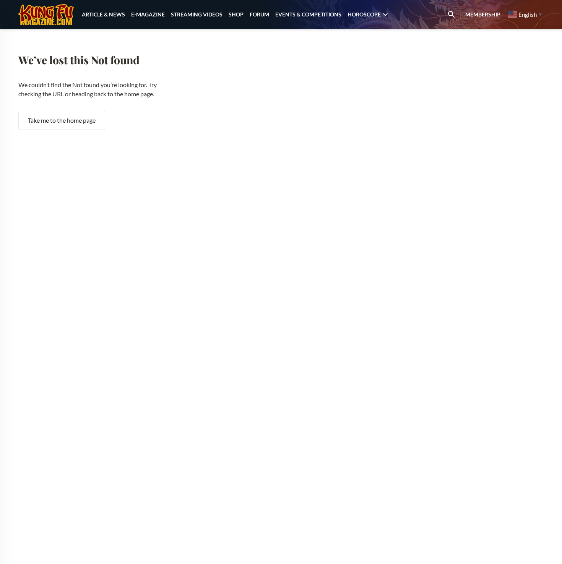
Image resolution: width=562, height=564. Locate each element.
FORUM (259, 14)
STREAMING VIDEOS (197, 14)
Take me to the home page (62, 120)
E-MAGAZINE (148, 14)
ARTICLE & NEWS (103, 14)
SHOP (236, 14)
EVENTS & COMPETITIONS (308, 14)
